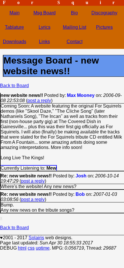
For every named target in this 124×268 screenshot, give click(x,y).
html (22, 248)
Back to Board (14, 85)
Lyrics (44, 27)
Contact (74, 41)
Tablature (14, 27)
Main (15, 12)
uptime (43, 248)
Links (44, 41)
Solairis (36, 237)
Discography (104, 12)
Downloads (14, 41)
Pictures (104, 27)
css (31, 248)
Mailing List (74, 27)
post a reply (39, 100)
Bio (74, 12)
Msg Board (44, 12)
